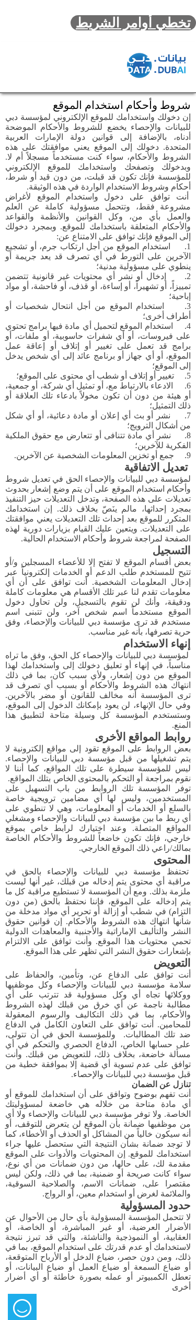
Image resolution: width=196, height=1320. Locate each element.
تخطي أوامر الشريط (133, 22)
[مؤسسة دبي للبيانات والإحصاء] (156, 65)
